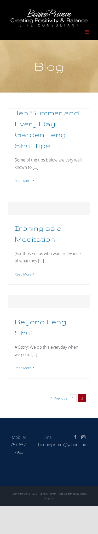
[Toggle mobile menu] (87, 32)
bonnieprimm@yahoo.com (63, 444)
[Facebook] (75, 437)
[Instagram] (83, 437)
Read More (23, 180)
